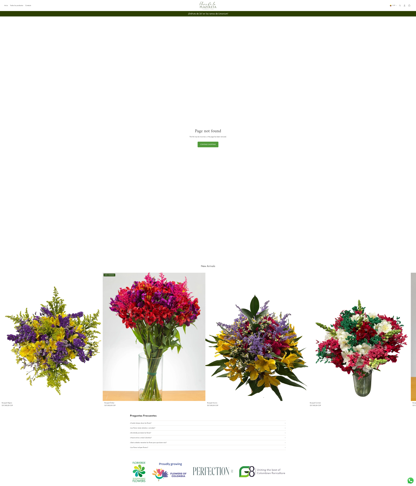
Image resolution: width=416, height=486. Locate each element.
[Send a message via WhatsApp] (410, 480)
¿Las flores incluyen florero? (139, 447)
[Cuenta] (404, 5)
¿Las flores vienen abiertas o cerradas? (142, 428)
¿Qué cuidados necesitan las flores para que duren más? (148, 442)
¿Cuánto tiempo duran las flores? (140, 423)
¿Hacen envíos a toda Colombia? (141, 438)
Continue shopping (208, 144)
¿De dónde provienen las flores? (140, 433)
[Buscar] (400, 5)
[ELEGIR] (99, 398)
